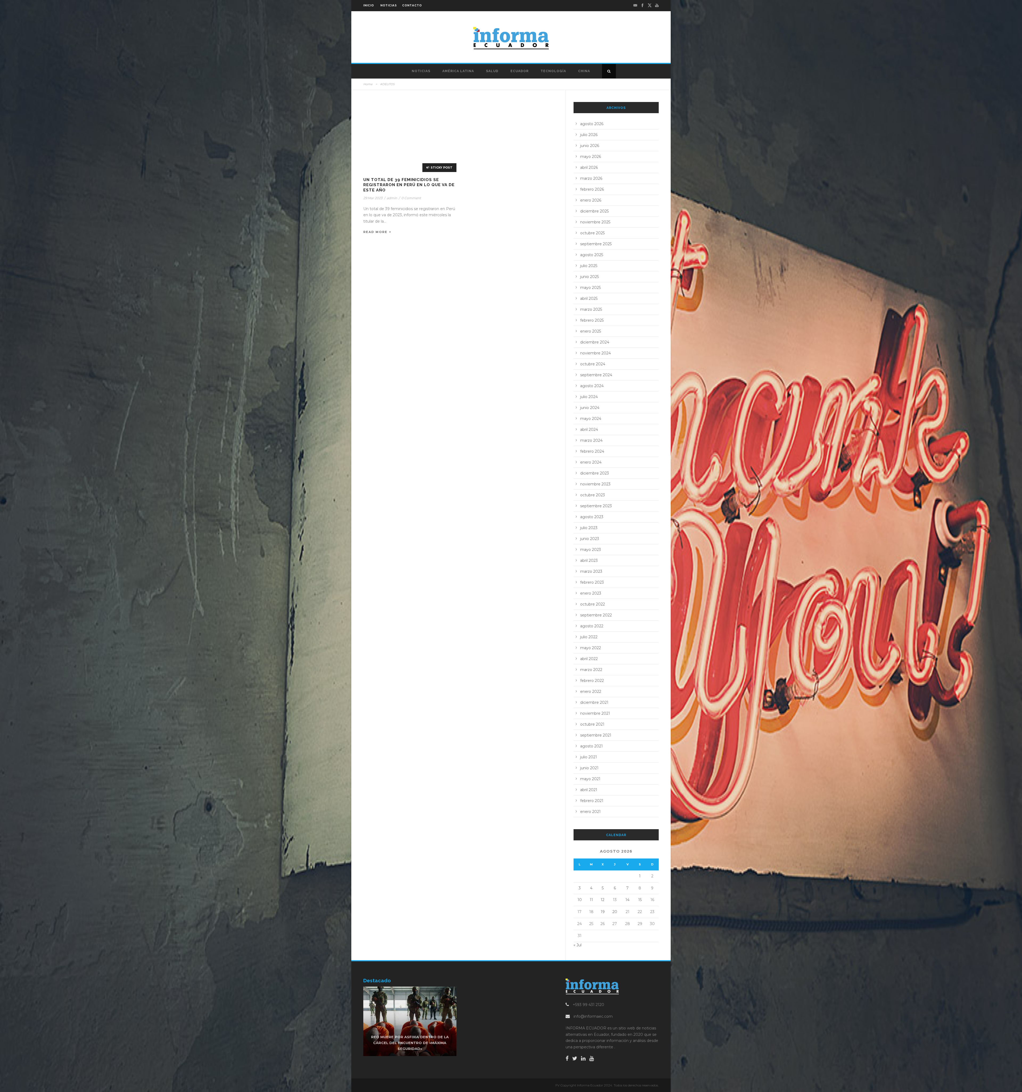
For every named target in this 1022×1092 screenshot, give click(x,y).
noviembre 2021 (595, 713)
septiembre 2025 (596, 244)
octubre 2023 (592, 495)
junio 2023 (589, 538)
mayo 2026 (590, 156)
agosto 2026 (591, 123)
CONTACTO (412, 5)
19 (603, 911)
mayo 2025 (590, 287)
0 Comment (411, 198)
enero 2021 (590, 811)
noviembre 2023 (595, 484)
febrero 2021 (591, 800)
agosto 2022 (591, 626)
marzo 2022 (591, 669)
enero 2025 (590, 331)
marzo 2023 (591, 571)
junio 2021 (589, 768)
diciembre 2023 (594, 473)
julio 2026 (588, 134)
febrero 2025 (592, 320)
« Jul (578, 945)
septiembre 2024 (596, 375)
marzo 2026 (591, 178)
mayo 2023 (590, 549)
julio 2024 (589, 396)
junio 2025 (589, 276)
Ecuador (519, 71)
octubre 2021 (592, 724)
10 (580, 899)
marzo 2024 (591, 440)
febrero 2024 (592, 451)
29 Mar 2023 (372, 198)
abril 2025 (588, 298)
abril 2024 (589, 429)
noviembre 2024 (595, 353)
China (584, 71)
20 (614, 911)
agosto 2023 (591, 516)
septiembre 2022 (596, 615)
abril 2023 (589, 560)
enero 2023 (590, 593)
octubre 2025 (592, 233)
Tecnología (553, 71)
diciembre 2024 (594, 342)
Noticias (421, 71)
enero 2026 (590, 200)
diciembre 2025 (594, 211)
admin (392, 198)
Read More (375, 232)
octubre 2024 (592, 364)
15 (640, 899)
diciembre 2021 (594, 702)
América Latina (458, 71)
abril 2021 (588, 789)
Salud (492, 71)
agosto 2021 (591, 746)
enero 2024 (590, 462)
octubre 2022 (592, 604)
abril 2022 (589, 658)
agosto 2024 (592, 385)
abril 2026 (589, 167)
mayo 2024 (590, 418)
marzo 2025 (591, 309)
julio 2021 (588, 757)
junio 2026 (589, 145)
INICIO (368, 5)
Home (368, 84)
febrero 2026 (592, 189)
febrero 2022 (592, 680)
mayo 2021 (590, 778)
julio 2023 (588, 527)
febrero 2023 (592, 582)
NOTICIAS (388, 5)
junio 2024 (589, 407)
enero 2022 (590, 691)
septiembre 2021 (595, 735)
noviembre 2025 (595, 222)
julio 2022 (588, 637)
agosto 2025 (591, 254)
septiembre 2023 (596, 506)
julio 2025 (588, 265)
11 (591, 899)
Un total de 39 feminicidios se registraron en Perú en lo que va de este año (409, 185)
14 (627, 899)
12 (602, 899)
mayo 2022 (590, 647)
